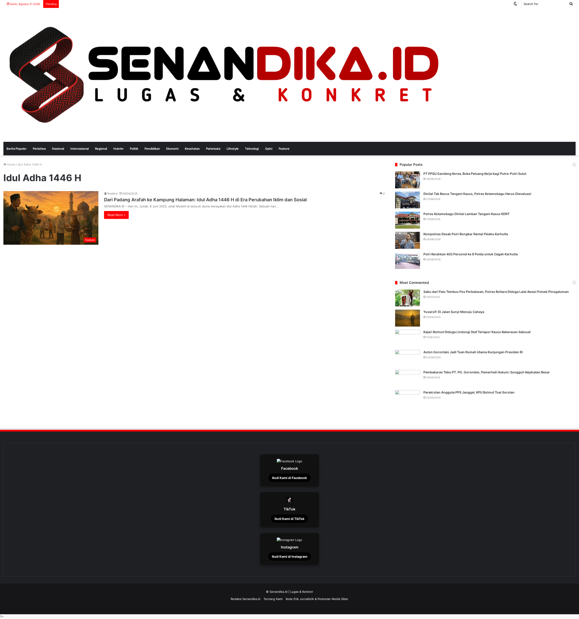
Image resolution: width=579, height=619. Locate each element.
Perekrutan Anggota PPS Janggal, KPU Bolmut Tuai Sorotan (469, 392)
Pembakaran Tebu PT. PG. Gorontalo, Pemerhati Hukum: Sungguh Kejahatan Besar (486, 372)
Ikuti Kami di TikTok (289, 519)
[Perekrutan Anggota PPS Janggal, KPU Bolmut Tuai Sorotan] (407, 398)
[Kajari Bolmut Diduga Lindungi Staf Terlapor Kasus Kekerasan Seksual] (407, 338)
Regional (101, 148)
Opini (268, 148)
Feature (284, 148)
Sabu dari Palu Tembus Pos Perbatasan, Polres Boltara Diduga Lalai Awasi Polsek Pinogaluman (496, 292)
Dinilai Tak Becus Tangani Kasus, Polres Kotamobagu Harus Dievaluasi (477, 194)
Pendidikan (152, 148)
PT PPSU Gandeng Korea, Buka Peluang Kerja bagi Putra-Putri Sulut (474, 174)
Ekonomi (172, 148)
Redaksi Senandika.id (245, 599)
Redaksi (112, 193)
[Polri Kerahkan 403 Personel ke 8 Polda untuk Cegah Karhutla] (407, 260)
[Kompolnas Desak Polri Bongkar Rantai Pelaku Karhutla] (407, 240)
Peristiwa (39, 148)
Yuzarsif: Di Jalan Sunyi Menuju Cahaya (453, 312)
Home (10, 164)
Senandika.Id (278, 591)
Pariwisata (213, 148)
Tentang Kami (272, 599)
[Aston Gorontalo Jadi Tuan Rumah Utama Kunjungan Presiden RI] (407, 358)
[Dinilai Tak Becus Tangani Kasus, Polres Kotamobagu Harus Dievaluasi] (407, 200)
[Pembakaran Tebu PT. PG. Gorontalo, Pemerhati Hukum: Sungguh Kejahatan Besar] (407, 378)
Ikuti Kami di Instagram (289, 556)
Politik (134, 148)
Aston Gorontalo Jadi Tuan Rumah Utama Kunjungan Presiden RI (473, 352)
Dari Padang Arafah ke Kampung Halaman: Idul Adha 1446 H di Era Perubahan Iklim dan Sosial (205, 199)
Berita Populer (16, 148)
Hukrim (118, 148)
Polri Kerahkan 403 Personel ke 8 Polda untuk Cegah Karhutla (470, 254)
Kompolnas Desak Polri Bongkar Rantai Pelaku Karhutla (465, 234)
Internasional (79, 148)
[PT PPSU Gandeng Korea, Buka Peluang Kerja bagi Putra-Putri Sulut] (407, 179)
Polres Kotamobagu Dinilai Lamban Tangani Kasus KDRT (466, 214)
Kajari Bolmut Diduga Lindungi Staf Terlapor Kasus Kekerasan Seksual (477, 332)
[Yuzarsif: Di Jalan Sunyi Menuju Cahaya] (407, 318)
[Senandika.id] (225, 75)
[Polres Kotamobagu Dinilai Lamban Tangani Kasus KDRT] (407, 220)
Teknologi (252, 148)
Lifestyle (233, 148)
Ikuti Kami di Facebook (289, 478)
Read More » (116, 215)
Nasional (58, 148)
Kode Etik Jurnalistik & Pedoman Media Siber (317, 599)
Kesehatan (192, 148)
